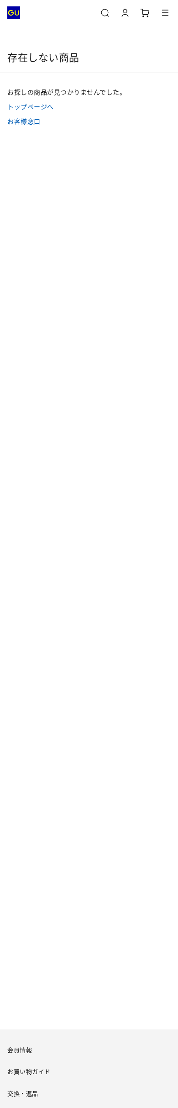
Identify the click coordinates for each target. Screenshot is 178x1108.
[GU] (13, 13)
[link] (89, 106)
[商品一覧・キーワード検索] (165, 13)
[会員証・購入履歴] (125, 13)
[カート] (145, 13)
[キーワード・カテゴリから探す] (105, 13)
